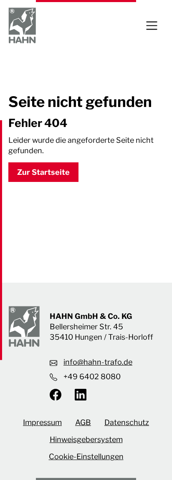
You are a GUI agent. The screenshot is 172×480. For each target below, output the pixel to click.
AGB (83, 422)
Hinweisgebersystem (86, 439)
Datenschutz (126, 422)
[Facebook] (59, 394)
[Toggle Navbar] (152, 25)
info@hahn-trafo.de (97, 362)
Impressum (42, 422)
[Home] (22, 25)
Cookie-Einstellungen (86, 456)
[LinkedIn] (77, 394)
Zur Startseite (43, 172)
